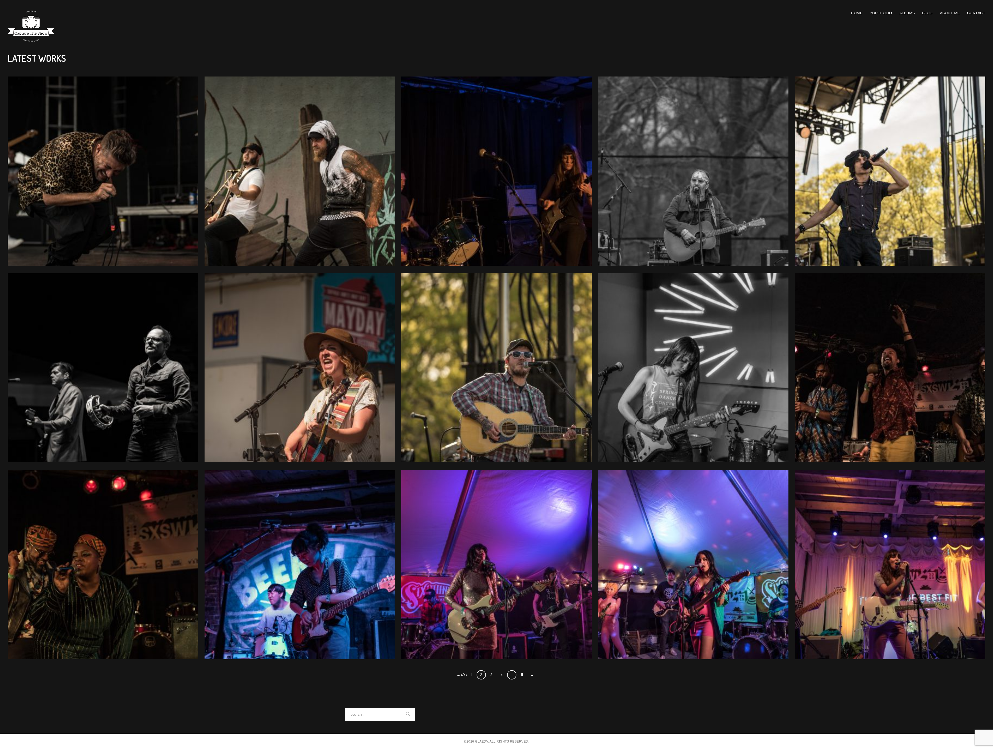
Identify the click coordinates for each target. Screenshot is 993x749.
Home (856, 13)
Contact (976, 13)
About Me (950, 13)
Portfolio (881, 13)
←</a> (461, 674)
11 (522, 674)
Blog (927, 13)
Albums (907, 13)
